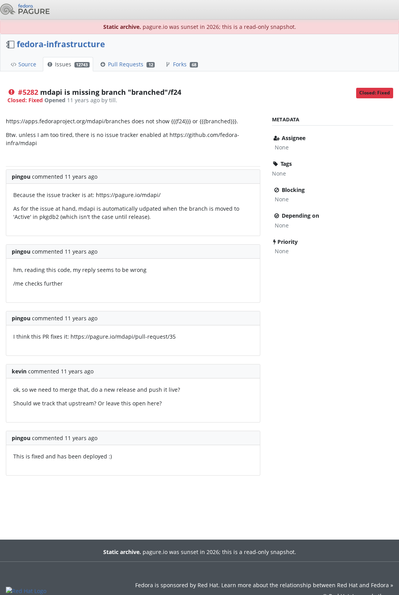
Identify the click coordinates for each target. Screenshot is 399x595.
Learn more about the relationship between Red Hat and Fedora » (307, 585)
